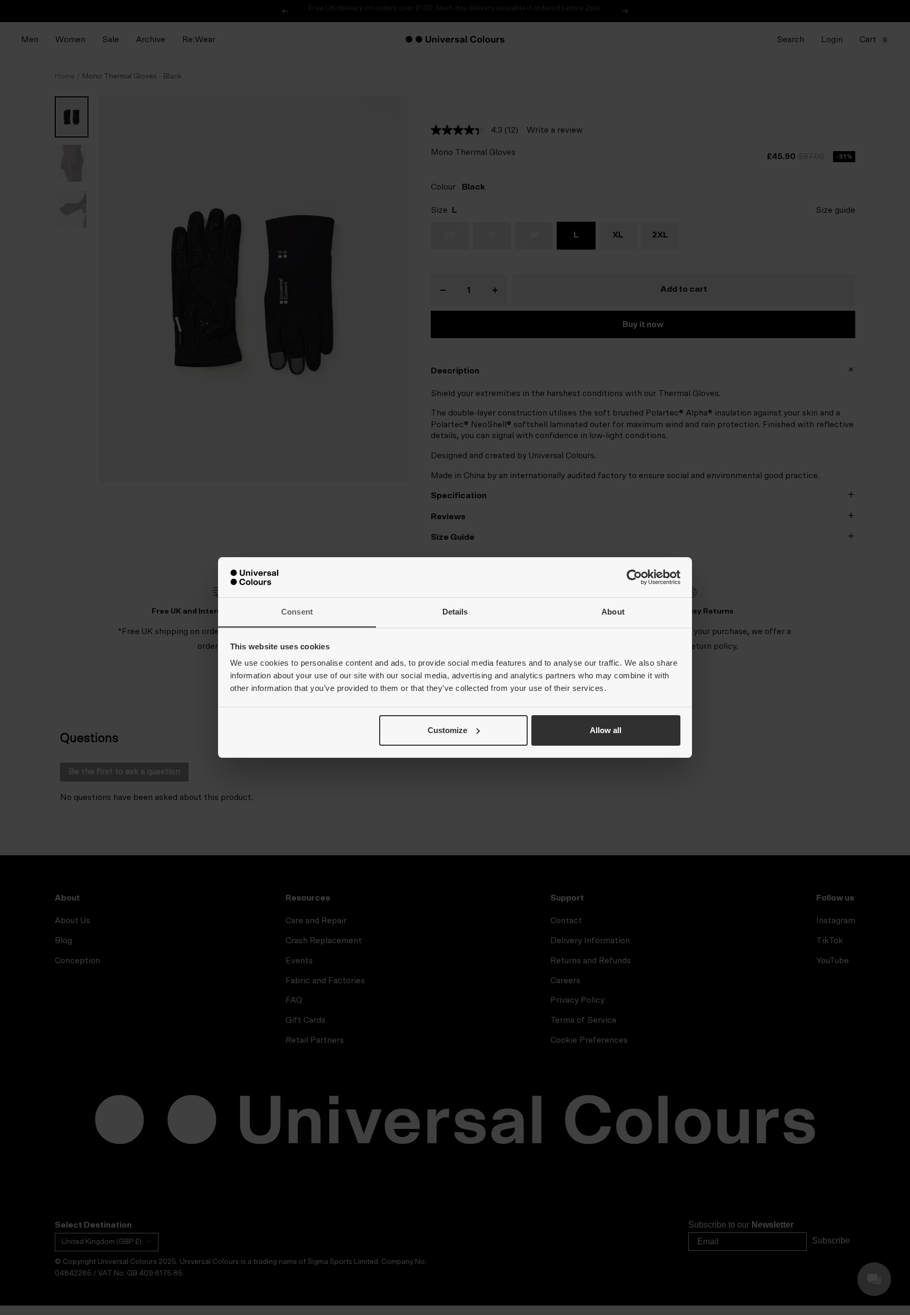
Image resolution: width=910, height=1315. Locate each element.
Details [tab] (455, 611)
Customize (447, 730)
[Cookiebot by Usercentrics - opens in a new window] (634, 577)
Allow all (605, 730)
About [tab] (613, 611)
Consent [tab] (297, 611)
